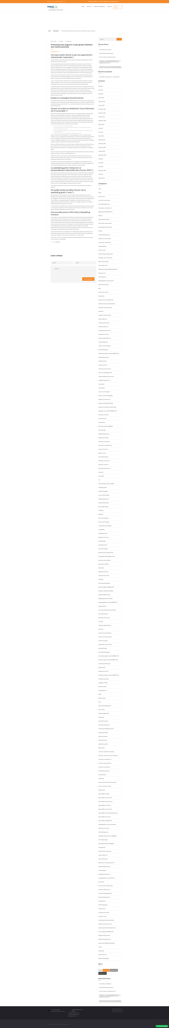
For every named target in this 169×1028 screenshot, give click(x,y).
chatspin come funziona (103, 322)
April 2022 (100, 93)
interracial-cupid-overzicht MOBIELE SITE (108, 659)
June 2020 (100, 162)
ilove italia (100, 629)
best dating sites (102, 276)
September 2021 (102, 120)
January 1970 (101, 178)
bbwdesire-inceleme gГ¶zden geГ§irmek (107, 269)
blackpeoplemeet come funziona (106, 280)
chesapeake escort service (104, 330)
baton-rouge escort (103, 265)
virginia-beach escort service (105, 924)
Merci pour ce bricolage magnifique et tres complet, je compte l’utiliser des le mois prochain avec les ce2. (110, 61)
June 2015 (100, 174)
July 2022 (100, 86)
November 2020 (102, 147)
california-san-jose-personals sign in (106, 303)
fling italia (100, 514)
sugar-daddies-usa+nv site (104, 805)
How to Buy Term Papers (105, 49)
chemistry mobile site (103, 326)
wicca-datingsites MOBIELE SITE (106, 931)
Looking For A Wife (102, 682)
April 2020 (100, 166)
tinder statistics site (103, 858)
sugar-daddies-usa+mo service (105, 801)
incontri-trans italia (102, 640)
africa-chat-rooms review (104, 200)
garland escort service (103, 537)
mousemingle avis (102, 690)
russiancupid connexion (103, 770)
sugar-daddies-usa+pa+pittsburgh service (108, 813)
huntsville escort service (104, 617)
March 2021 (101, 136)
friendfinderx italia (102, 533)
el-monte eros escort (103, 449)
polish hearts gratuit (103, 744)
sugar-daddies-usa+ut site (104, 816)
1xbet (99, 188)
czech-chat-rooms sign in (104, 391)
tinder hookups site (102, 855)
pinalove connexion (102, 736)
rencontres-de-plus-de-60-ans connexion (108, 755)
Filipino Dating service (103, 499)
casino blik (100, 311)
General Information (103, 548)
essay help (100, 472)
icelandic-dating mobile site (104, 625)
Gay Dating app (101, 541)
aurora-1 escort (102, 250)
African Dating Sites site (104, 204)
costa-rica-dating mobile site (105, 372)
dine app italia (101, 422)
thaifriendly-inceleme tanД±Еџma (106, 843)
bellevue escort (102, 273)
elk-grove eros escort (103, 464)
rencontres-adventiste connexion (106, 751)
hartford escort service (103, 575)
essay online (101, 476)
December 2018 (102, 170)
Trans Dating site (102, 870)
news (99, 701)
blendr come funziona (103, 284)
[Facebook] (121, 1)
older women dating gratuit (104, 705)
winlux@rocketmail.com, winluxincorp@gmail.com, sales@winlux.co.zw (103, 1)
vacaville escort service (103, 912)
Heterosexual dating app (104, 583)
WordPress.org (102, 973)
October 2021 (101, 116)
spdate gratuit (101, 790)
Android (100, 231)
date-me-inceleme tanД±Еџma (105, 395)
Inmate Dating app (102, 648)
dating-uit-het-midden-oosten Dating (107, 407)
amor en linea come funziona (105, 223)
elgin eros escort (102, 453)
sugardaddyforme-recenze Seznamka (107, 824)
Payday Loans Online (103, 732)
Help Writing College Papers (106, 53)
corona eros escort (102, 365)
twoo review (101, 881)
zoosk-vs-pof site (102, 954)
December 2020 (102, 143)
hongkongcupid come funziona (105, 598)
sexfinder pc (56, 30)
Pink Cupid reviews (102, 740)
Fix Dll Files (101, 510)
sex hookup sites (102, 774)
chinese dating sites (103, 342)
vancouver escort (102, 916)
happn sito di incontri (103, 571)
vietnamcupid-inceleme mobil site (106, 920)
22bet (99, 192)
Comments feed (113, 970)
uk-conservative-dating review (105, 885)
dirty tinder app (102, 430)
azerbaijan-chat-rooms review (105, 257)
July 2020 (100, 158)
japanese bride (101, 667)
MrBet (99, 694)
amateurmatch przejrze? (104, 219)
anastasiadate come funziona (105, 227)
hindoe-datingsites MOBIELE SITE (106, 587)
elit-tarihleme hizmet (103, 456)
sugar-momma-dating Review (105, 820)
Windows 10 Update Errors (104, 939)
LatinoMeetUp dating (103, 679)
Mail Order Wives (102, 686)
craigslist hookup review (104, 380)
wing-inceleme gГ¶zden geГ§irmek (106, 943)
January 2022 (101, 105)
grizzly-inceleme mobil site (104, 560)
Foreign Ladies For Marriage (104, 525)
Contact (109, 6)
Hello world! (117, 76)
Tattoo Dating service (103, 832)
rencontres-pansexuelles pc (104, 763)
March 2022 (101, 97)
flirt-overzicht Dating (103, 518)
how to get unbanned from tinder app (107, 610)
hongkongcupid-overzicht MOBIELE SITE (107, 602)
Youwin (100, 947)
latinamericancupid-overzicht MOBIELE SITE (108, 675)
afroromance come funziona (104, 208)
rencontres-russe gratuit (104, 767)
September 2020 (102, 155)
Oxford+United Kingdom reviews (106, 728)
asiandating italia (102, 246)
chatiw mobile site (102, 319)
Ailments (100, 215)
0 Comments (68, 41)
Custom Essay (101, 388)
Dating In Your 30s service (104, 399)
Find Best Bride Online (103, 502)
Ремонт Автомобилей (103, 958)
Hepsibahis (100, 579)
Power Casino (101, 747)
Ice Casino (100, 621)
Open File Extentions (103, 721)
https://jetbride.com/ (103, 613)
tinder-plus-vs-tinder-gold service (106, 862)
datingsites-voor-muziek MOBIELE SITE (107, 410)
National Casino (102, 698)
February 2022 (101, 101)
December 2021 (102, 109)
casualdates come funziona (104, 315)
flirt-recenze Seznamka (103, 522)
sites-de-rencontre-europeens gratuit (107, 782)
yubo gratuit (101, 950)
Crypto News (101, 384)
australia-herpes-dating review (105, 253)
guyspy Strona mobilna (103, 564)
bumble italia (101, 296)
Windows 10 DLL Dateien (104, 935)
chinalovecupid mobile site (104, 338)
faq (99, 479)
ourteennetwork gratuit (104, 724)
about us (89, 6)
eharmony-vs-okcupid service (105, 445)
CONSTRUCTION (102, 361)
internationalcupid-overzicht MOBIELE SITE (108, 656)
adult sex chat (101, 196)
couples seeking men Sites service (106, 376)
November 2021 (102, 113)
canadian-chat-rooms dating (105, 307)
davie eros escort (102, 418)
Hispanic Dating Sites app (104, 594)
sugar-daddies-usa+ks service (105, 797)
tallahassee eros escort (103, 828)
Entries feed (106, 970)
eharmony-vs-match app (104, 441)
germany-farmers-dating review (105, 552)
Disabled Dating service (103, 433)
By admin (61, 41)
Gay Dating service (102, 544)
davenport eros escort (103, 414)
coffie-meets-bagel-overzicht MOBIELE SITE (108, 353)
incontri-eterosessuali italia (104, 633)
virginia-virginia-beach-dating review (107, 927)
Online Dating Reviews (103, 713)
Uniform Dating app (102, 904)
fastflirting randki (102, 487)
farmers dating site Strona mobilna (106, 483)
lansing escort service (103, 671)
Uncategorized (101, 901)
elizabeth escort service (104, 460)
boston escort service (103, 292)
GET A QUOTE (116, 7)
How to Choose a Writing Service (107, 57)
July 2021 (100, 128)
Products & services (99, 6)
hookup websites (102, 606)
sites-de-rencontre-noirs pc (104, 786)
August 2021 (101, 124)
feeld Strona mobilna (103, 491)
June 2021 (100, 132)
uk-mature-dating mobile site (105, 893)
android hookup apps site (104, 234)
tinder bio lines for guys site (104, 851)
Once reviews (101, 709)
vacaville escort (102, 908)
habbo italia (101, 567)
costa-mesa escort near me (104, 368)
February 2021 (101, 139)
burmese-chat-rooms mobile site (105, 299)
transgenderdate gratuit (104, 874)
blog (99, 288)
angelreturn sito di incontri (104, 238)
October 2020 (101, 151)
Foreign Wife (101, 529)
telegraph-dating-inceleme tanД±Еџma (107, 835)
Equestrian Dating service (104, 468)
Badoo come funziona (103, 261)
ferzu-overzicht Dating (103, 495)
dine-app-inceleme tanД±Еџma (105, 426)
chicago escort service (103, 334)
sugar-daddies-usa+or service (105, 809)
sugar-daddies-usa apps (103, 793)
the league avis (101, 847)
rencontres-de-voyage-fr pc (105, 759)
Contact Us (117, 1010)
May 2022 (100, 90)
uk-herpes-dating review (104, 889)
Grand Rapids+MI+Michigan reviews (106, 556)
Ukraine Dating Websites (104, 897)
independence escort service (105, 644)
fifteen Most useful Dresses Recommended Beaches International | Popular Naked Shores (110, 67)
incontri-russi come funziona (105, 636)
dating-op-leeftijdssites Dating (105, 403)
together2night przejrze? (104, 866)
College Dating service (103, 357)
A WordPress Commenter (105, 76)
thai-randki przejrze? (103, 839)
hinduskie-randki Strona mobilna (105, 590)
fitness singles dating (103, 506)
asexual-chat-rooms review (104, 242)
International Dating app (104, 652)
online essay (101, 717)
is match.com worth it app (104, 663)
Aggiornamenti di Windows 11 (105, 211)
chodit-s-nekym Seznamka (104, 345)
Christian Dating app (103, 349)
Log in (100, 970)
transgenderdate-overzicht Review (106, 878)
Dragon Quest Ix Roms (103, 437)
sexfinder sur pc (73, 200)
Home (83, 6)
